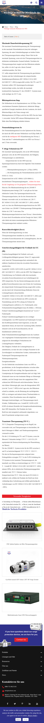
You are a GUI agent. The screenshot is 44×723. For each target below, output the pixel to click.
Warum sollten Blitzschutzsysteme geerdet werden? (32, 501)
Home (6, 27)
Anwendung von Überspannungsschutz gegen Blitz (12, 501)
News (11, 27)
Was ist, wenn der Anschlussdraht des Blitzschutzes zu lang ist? (32, 504)
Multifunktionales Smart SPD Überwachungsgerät (22, 615)
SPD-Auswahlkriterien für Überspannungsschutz (32, 507)
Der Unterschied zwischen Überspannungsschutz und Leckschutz (12, 504)
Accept (26, 719)
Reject (18, 719)
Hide (16, 36)
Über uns (5, 666)
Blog (16, 27)
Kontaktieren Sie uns (13, 681)
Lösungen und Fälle (8, 657)
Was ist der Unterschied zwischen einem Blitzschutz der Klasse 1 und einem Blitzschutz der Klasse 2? (12, 507)
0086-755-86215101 (11, 686)
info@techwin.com (10, 690)
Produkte (5, 652)
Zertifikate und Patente (9, 670)
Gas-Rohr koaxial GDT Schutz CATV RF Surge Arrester (22, 579)
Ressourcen (6, 661)
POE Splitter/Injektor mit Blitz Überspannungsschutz (22, 544)
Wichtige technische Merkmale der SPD (15, 28)
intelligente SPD (15, 136)
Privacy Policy (32, 715)
